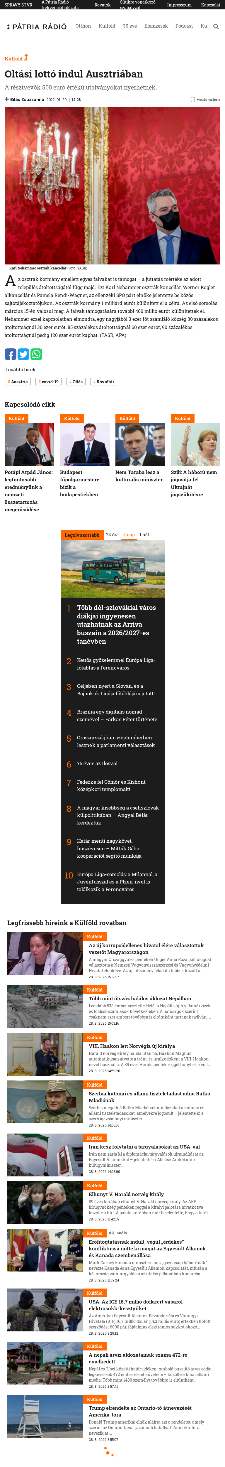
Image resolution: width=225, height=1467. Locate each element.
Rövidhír (105, 382)
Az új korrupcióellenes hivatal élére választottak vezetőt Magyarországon (146, 948)
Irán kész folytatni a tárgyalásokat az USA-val (144, 1146)
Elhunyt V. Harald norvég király (126, 1194)
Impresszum (179, 5)
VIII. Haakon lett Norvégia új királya (132, 1046)
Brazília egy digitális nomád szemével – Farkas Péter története (117, 715)
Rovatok (103, 5)
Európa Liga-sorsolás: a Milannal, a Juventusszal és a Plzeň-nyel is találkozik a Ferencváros (117, 882)
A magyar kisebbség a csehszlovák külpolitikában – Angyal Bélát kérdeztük (118, 815)
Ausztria (19, 382)
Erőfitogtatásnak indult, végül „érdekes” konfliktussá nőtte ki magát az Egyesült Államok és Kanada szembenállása (147, 1248)
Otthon (83, 26)
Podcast (184, 26)
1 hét (144, 534)
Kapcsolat (210, 5)
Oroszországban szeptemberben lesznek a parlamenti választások (116, 741)
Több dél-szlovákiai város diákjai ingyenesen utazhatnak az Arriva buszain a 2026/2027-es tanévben (116, 624)
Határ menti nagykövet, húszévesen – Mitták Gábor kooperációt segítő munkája (109, 848)
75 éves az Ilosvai (97, 763)
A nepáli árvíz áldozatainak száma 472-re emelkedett (138, 1358)
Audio (121, 1233)
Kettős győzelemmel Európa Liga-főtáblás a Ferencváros (116, 664)
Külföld (107, 26)
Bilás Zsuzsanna (27, 99)
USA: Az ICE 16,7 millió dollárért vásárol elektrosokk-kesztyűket (136, 1305)
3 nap (128, 534)
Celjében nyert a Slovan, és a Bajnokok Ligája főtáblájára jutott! (116, 689)
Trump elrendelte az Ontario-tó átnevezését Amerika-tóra (140, 1411)
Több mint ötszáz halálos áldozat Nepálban (140, 998)
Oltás (78, 382)
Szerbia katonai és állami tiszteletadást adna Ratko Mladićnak (149, 1097)
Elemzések (156, 26)
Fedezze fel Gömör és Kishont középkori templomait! (111, 785)
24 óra (112, 534)
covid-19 (50, 382)
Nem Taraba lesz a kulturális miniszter (139, 476)
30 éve (130, 26)
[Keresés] (216, 26)
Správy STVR (18, 5)
